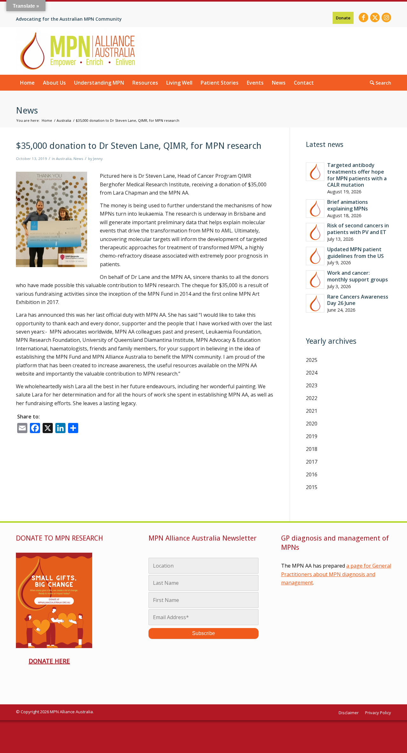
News (27, 110)
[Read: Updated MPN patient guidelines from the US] (315, 256)
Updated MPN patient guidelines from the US (355, 252)
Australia (64, 158)
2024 (311, 372)
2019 (311, 436)
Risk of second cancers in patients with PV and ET (358, 229)
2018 (311, 449)
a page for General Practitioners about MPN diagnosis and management (336, 574)
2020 (311, 423)
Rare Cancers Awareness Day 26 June (357, 300)
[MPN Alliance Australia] (78, 51)
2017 (311, 461)
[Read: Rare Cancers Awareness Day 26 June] (315, 303)
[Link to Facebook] (363, 17)
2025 (311, 359)
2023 (311, 385)
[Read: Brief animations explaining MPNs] (315, 208)
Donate (343, 18)
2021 (311, 410)
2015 (311, 487)
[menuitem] (343, 18)
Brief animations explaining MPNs (347, 205)
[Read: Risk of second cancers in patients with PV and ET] (315, 232)
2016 (311, 474)
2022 (311, 398)
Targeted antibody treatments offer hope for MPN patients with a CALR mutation (357, 175)
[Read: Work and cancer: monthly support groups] (315, 279)
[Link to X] (375, 17)
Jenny (98, 158)
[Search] (378, 82)
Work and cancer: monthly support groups (357, 276)
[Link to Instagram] (386, 17)
